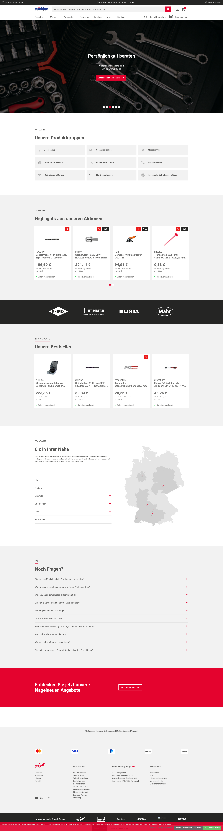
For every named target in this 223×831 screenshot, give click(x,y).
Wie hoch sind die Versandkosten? (51, 634)
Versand (15, 2)
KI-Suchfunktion (79, 773)
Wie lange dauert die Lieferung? (49, 610)
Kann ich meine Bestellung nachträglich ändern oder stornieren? (64, 626)
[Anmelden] (177, 9)
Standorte (39, 775)
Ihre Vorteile (79, 767)
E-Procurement (79, 784)
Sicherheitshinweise (158, 784)
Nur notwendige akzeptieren (188, 828)
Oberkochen (40, 504)
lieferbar (218, 2)
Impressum (154, 773)
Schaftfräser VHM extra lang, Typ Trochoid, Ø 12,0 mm (51, 256)
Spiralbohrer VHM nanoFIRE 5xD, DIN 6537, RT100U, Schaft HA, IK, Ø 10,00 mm (91, 384)
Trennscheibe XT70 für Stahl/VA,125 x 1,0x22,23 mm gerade (169, 256)
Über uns (38, 773)
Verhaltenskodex (157, 781)
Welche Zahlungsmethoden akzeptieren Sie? (55, 595)
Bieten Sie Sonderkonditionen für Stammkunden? (57, 603)
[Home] (41, 9)
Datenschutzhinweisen (179, 824)
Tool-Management (119, 773)
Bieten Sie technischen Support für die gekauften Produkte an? (64, 650)
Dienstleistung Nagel (123, 767)
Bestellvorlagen (79, 781)
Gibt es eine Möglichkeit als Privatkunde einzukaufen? (59, 579)
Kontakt (38, 781)
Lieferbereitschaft (80, 792)
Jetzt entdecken (128, 687)
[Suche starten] (168, 9)
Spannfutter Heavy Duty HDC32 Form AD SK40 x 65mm (91, 256)
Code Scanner (78, 775)
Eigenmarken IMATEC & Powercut (125, 781)
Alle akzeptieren (212, 828)
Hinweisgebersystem (158, 778)
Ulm (36, 480)
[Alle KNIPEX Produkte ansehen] (58, 311)
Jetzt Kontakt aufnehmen (109, 78)
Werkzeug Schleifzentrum (122, 775)
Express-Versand (80, 795)
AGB (151, 775)
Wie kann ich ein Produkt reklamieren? (52, 642)
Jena (37, 511)
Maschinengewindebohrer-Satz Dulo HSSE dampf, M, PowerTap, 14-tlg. (50, 384)
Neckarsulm (40, 519)
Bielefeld (39, 496)
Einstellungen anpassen (161, 828)
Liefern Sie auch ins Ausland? (48, 618)
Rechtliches (155, 767)
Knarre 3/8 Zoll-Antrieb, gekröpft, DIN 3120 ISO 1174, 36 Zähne (169, 384)
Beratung (110, 2)
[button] (104, 107)
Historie (38, 778)
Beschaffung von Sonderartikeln (124, 778)
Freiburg (38, 488)
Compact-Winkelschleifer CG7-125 (128, 256)
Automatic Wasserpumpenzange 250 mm (131, 384)
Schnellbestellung (80, 778)
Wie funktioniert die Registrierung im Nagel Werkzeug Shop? (62, 587)
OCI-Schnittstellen (80, 787)
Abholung (77, 798)
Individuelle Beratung (81, 789)
